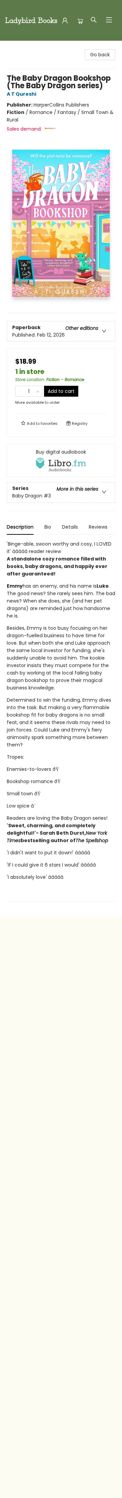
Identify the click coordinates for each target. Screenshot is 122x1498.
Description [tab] (20, 527)
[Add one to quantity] (38, 391)
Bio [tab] (47, 527)
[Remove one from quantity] (20, 391)
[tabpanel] (61, 721)
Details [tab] (70, 527)
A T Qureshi (21, 94)
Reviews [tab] (98, 527)
